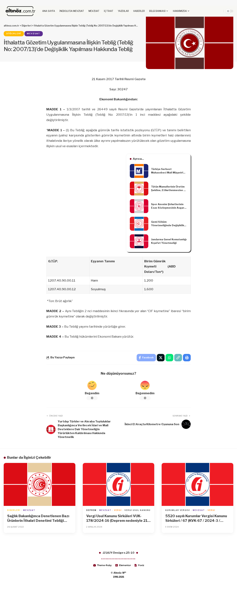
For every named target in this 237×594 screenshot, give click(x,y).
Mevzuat (33, 33)
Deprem (91, 510)
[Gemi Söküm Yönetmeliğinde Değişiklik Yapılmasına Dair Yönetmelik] (139, 224)
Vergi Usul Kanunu (137, 510)
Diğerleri (13, 33)
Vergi (118, 510)
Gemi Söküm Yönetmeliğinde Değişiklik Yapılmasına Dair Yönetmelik (167, 223)
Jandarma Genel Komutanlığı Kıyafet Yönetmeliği (169, 241)
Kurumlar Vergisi (177, 510)
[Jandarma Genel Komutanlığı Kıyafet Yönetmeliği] (139, 241)
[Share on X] (161, 357)
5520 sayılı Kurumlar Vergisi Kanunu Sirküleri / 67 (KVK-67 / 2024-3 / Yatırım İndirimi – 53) (196, 518)
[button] (214, 11)
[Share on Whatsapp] (169, 357)
